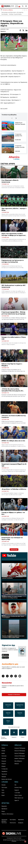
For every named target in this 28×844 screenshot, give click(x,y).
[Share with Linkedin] (26, 30)
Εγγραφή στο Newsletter (14, 694)
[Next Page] (16, 118)
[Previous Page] (11, 118)
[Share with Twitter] (23, 30)
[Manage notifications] (25, 841)
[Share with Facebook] (20, 30)
